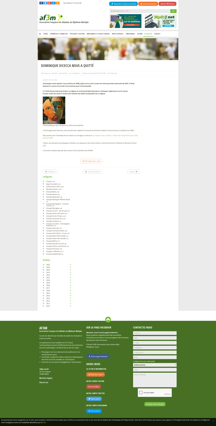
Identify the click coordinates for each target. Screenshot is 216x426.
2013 (48, 298)
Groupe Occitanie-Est (55, 218)
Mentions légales (45, 378)
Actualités (148, 34)
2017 (48, 288)
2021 (48, 277)
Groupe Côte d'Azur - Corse (57, 233)
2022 (48, 275)
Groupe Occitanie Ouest (56, 231)
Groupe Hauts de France (56, 213)
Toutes (50, 181)
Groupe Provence (54, 249)
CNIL (44, 422)
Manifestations (53, 189)
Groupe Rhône (53, 241)
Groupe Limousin (53, 221)
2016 (48, 290)
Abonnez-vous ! (97, 374)
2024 (48, 270)
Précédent (51, 171)
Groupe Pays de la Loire (56, 243)
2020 (48, 280)
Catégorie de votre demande (144, 361)
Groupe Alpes (52, 192)
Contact (157, 34)
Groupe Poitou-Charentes (57, 246)
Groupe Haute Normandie (57, 238)
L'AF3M (45, 34)
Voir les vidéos (93, 386)
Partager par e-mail (92, 161)
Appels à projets (117, 34)
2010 (48, 306)
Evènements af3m (55, 186)
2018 (48, 285)
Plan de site (43, 382)
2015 (48, 293)
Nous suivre (95, 399)
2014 (48, 296)
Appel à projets (53, 184)
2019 (48, 283)
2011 (48, 303)
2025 (48, 267)
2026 (48, 265)
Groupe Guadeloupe (54, 254)
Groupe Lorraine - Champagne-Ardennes (58, 225)
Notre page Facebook (99, 356)
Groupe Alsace (53, 194)
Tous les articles (93, 171)
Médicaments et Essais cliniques (98, 34)
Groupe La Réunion (54, 251)
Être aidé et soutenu (77, 34)
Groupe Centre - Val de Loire (58, 211)
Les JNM (139, 34)
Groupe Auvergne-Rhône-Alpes (58, 200)
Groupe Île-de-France (56, 216)
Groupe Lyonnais (54, 228)
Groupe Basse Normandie (57, 236)
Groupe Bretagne (54, 208)
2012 (48, 301)
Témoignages (130, 34)
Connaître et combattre (59, 34)
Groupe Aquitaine (54, 197)
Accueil (54, 73)
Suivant (132, 171)
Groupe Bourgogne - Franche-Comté (57, 205)
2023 (48, 272)
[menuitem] (40, 33)
